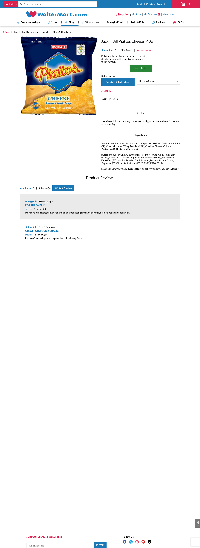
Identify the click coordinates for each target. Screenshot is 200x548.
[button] (141, 68)
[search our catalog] (21, 4)
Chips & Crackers (62, 32)
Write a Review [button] (144, 50)
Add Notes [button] (107, 91)
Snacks (46, 32)
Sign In (139, 4)
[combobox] (10, 4)
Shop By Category (30, 32)
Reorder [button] (123, 14)
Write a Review (63, 188)
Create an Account (155, 4)
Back (7, 32)
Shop (15, 32)
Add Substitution (119, 82)
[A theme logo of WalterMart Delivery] (56, 14)
